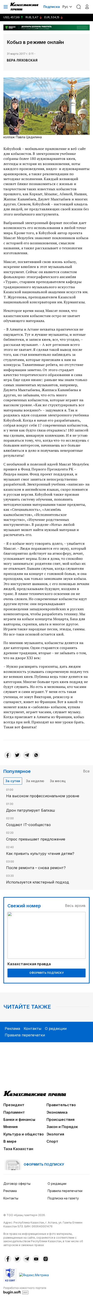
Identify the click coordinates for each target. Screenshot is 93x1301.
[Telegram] (26, 755)
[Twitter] (17, 755)
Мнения (10, 1126)
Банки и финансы (19, 1119)
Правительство (61, 1105)
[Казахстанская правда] (24, 6)
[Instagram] (45, 1258)
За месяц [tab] (57, 781)
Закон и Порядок (62, 1126)
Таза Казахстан (18, 1149)
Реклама (12, 1028)
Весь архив (75, 905)
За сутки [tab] (12, 781)
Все (86, 771)
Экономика (56, 1112)
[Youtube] (36, 1258)
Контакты (32, 1028)
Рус (65, 7)
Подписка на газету (63, 1198)
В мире (9, 1141)
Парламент (14, 1112)
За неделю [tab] (35, 781)
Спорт (52, 1141)
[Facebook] (7, 755)
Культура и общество (23, 1134)
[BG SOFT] (24, 1290)
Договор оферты (16, 1183)
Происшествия (60, 1119)
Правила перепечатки (25, 1035)
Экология (55, 1134)
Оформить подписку (46, 972)
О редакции (56, 1028)
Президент (13, 1105)
